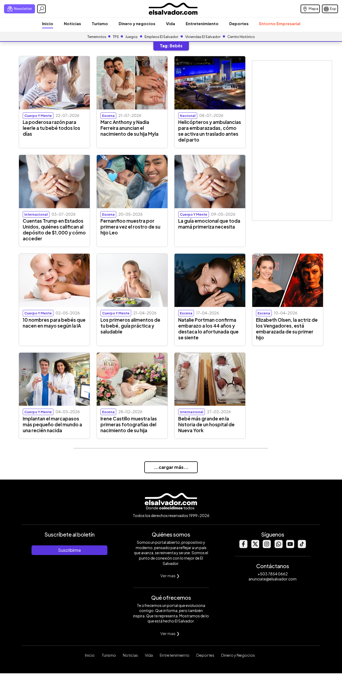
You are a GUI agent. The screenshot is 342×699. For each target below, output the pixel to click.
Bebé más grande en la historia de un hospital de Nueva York (206, 424)
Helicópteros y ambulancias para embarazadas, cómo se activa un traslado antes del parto (209, 131)
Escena (108, 115)
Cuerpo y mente (38, 115)
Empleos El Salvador (161, 37)
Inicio (47, 23)
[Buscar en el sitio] (41, 9)
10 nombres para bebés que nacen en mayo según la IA (54, 323)
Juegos (131, 37)
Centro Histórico (241, 37)
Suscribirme (69, 550)
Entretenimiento (202, 23)
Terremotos (96, 37)
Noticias (72, 23)
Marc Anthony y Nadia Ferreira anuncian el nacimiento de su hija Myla (129, 128)
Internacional (36, 214)
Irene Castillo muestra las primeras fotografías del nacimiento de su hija (128, 424)
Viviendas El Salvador (202, 37)
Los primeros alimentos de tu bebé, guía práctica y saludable (130, 326)
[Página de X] (255, 546)
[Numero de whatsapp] (278, 546)
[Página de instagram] (266, 546)
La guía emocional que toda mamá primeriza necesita (209, 224)
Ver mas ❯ (170, 575)
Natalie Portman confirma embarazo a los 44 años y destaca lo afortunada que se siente (208, 328)
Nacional (188, 115)
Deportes (238, 23)
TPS (116, 37)
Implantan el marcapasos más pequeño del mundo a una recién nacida (52, 424)
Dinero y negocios (137, 23)
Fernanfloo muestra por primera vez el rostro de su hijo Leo (130, 226)
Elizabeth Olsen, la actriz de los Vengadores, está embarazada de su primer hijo (287, 328)
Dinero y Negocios (238, 655)
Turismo (100, 23)
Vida (170, 23)
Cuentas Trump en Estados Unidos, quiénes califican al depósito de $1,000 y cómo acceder (54, 229)
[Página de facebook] (243, 546)
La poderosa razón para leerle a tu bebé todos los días (51, 128)
